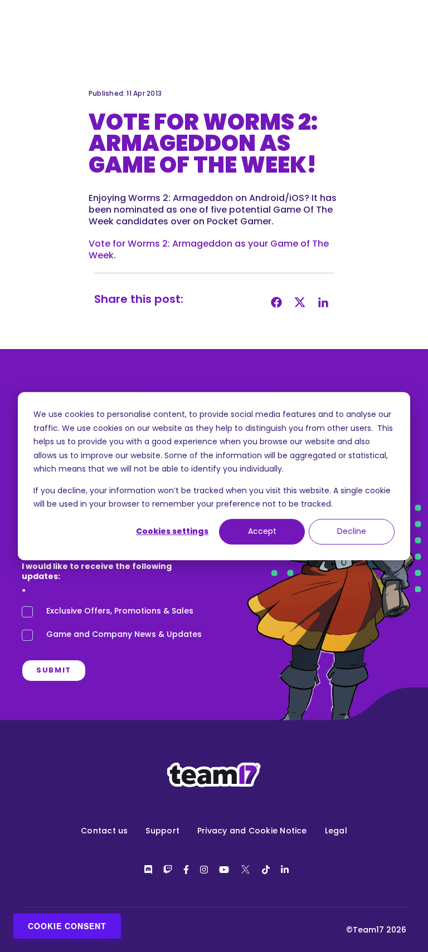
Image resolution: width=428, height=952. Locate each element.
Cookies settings (172, 531)
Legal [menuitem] (336, 830)
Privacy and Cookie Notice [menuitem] (252, 830)
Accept (262, 531)
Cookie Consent (67, 925)
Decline (351, 531)
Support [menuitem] (162, 830)
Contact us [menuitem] (104, 830)
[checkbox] (114, 625)
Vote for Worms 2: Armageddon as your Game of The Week (209, 249)
